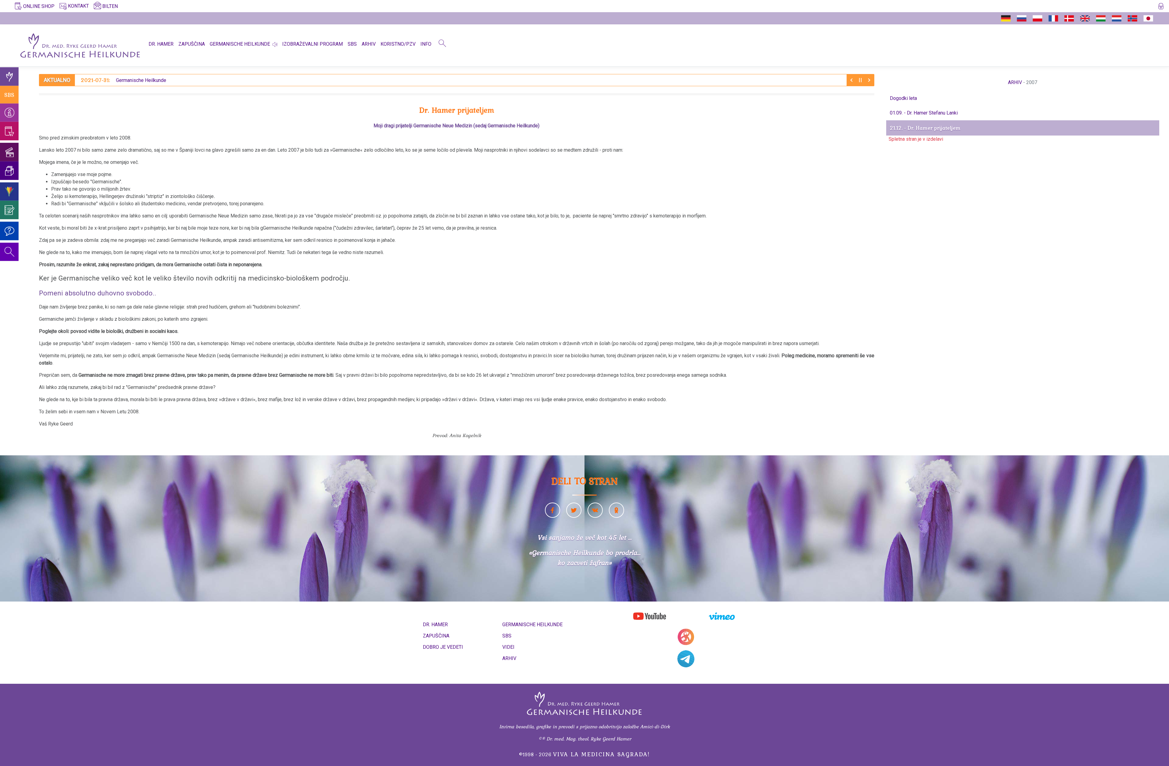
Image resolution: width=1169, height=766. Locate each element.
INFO (425, 44)
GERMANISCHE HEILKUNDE (240, 44)
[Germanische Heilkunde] (9, 76)
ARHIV (369, 44)
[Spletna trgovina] (9, 131)
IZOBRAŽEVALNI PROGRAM (312, 44)
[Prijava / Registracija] (1161, 7)
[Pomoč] (9, 231)
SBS (352, 44)
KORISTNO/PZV (398, 44)
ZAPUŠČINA (191, 44)
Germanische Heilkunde (123, 80)
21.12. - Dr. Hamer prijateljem (925, 128)
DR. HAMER (161, 44)
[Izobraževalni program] (9, 191)
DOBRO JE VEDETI (443, 647)
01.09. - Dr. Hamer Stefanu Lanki (924, 113)
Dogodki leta (903, 98)
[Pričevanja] (9, 210)
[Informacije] (9, 112)
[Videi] (9, 152)
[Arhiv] (9, 170)
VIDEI (508, 647)
